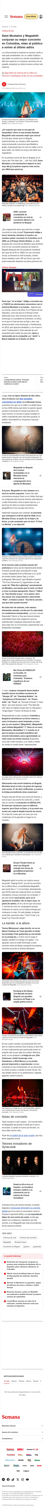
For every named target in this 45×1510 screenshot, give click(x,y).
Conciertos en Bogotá (11, 1247)
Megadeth (7, 1242)
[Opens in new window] (8, 1479)
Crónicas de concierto (28, 1238)
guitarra (26, 1247)
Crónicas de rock (9, 1238)
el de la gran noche (22, 1135)
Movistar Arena (20, 1242)
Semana (5, 27)
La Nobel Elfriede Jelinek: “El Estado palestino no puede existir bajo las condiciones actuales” (16, 382)
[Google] (3, 1479)
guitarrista (37, 1247)
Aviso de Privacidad (11, 1486)
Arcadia (13, 27)
